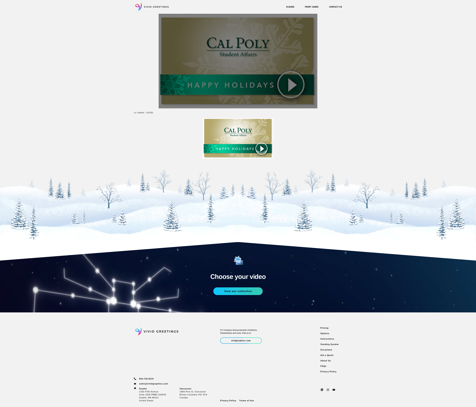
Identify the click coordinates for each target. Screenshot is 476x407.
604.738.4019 (146, 379)
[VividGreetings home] (151, 7)
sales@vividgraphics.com (153, 384)
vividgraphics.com (241, 340)
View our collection (238, 291)
